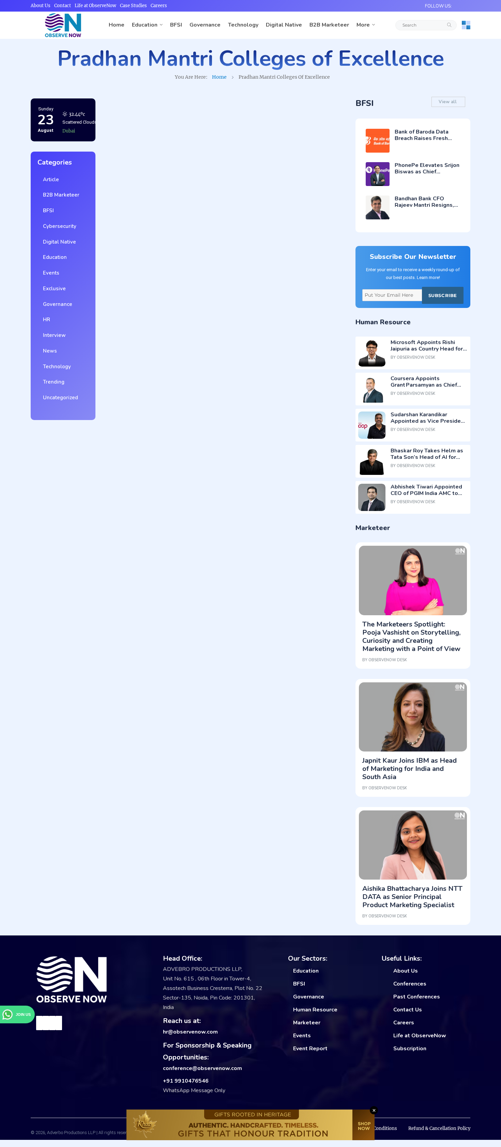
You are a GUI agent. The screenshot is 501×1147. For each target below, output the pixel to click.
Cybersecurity (58, 226)
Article (49, 179)
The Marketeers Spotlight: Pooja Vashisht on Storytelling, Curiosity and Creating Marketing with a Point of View (411, 636)
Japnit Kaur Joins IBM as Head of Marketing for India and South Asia (409, 768)
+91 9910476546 (186, 1081)
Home (116, 25)
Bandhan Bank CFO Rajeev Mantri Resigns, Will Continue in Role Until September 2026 (424, 208)
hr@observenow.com (190, 1032)
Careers (159, 6)
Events (49, 272)
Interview (53, 335)
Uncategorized (59, 397)
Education (144, 25)
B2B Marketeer (329, 25)
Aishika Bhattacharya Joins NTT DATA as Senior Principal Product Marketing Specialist (412, 897)
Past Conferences (416, 997)
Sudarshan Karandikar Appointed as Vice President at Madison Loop (428, 421)
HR (45, 319)
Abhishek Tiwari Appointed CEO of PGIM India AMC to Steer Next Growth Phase (426, 493)
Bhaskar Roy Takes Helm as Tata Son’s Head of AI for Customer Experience (427, 457)
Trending (52, 381)
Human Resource (315, 1009)
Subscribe (442, 295)
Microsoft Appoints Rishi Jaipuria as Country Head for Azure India (427, 349)
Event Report (310, 1048)
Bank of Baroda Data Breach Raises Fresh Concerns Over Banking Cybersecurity (425, 141)
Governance (205, 25)
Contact (62, 6)
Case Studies (133, 6)
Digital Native (284, 25)
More (363, 25)
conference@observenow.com (202, 1068)
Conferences (409, 984)
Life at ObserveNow (95, 6)
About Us (40, 6)
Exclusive (53, 288)
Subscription (409, 1048)
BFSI (176, 25)
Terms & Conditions (375, 1128)
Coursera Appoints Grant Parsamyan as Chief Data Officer (424, 385)
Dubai (68, 113)
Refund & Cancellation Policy (439, 1128)
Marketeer (306, 1022)
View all (448, 102)
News (48, 350)
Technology (243, 25)
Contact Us (407, 1009)
